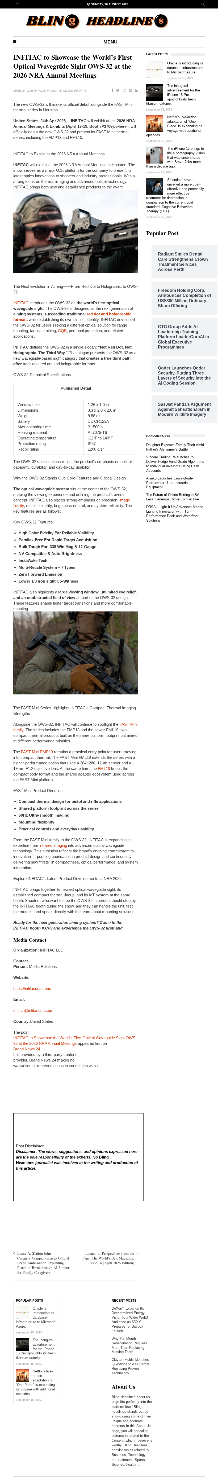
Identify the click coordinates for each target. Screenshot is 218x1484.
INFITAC (20, 303)
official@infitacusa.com (33, 1010)
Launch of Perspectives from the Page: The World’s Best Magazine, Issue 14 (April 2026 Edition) (108, 1258)
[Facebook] (111, 91)
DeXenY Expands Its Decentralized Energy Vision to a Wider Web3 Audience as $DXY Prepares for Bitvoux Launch (130, 1319)
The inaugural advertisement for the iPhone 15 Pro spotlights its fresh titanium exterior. (173, 95)
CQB (62, 330)
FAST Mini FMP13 (37, 752)
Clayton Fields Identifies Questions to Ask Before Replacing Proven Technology (130, 1366)
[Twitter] (117, 91)
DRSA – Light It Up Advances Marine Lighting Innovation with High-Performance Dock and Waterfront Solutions (174, 513)
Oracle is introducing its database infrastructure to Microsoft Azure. (185, 67)
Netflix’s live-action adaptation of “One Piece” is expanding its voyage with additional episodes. (174, 126)
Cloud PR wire (74, 90)
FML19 (104, 768)
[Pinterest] (129, 91)
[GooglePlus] (123, 91)
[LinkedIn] (135, 91)
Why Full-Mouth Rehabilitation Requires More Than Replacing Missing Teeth (129, 1345)
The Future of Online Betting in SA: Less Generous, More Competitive (173, 497)
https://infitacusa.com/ (32, 988)
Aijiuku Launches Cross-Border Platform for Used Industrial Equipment (170, 482)
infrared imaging (53, 845)
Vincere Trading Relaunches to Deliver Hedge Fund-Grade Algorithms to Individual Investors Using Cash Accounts (175, 464)
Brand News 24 (26, 1049)
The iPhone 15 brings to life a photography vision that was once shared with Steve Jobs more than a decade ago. (175, 158)
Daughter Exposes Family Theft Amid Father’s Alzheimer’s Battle (175, 447)
